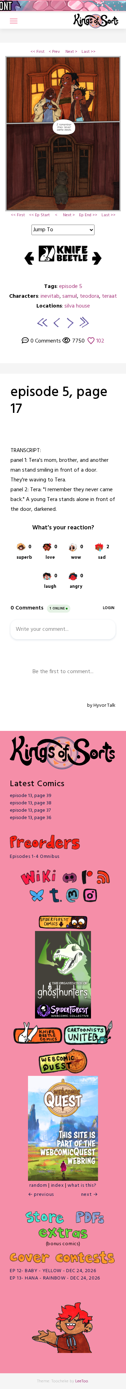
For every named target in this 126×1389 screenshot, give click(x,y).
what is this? (82, 1186)
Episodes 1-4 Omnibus (34, 857)
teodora (89, 296)
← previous (41, 1195)
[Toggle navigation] (14, 21)
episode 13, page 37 (30, 810)
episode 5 (70, 286)
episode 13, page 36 (30, 818)
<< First (37, 51)
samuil (69, 296)
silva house (77, 306)
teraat (109, 296)
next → (89, 1195)
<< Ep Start (39, 215)
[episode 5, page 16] (55, 322)
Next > (71, 51)
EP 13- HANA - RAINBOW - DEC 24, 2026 (55, 1278)
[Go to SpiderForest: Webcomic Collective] (63, 1011)
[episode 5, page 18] (70, 322)
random (38, 1186)
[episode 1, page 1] (42, 322)
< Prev (54, 51)
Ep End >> (88, 215)
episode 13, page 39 (30, 796)
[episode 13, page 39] (83, 322)
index (57, 1186)
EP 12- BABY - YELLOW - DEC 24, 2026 (53, 1271)
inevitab (50, 296)
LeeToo (81, 1381)
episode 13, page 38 (30, 803)
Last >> (89, 51)
